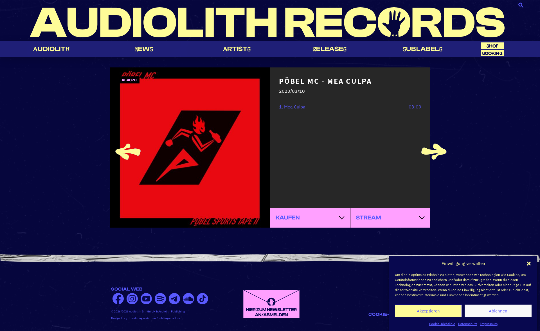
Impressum (489, 324)
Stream (368, 217)
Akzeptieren (428, 311)
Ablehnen (498, 311)
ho (492, 46)
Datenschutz (467, 324)
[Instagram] (132, 298)
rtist (237, 49)
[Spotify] (160, 298)
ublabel (422, 49)
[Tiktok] (202, 298)
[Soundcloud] (188, 298)
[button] (529, 263)
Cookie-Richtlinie (442, 324)
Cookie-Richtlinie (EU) (398, 314)
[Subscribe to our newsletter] (271, 303)
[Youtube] (146, 298)
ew (144, 49)
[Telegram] (174, 298)
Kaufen (288, 217)
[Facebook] (118, 298)
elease (329, 49)
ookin (492, 53)
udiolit (51, 49)
